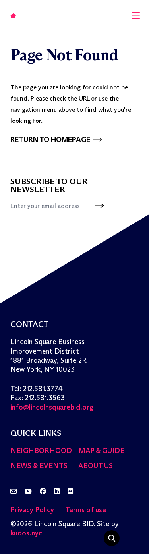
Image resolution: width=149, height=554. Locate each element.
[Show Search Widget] (112, 538)
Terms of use (85, 509)
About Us (95, 465)
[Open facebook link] (43, 491)
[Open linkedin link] (57, 491)
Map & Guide (101, 450)
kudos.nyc (26, 533)
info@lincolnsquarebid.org (52, 407)
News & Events (39, 465)
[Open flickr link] (70, 491)
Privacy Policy (32, 509)
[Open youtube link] (28, 491)
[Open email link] (13, 491)
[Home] (13, 15)
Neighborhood (41, 450)
